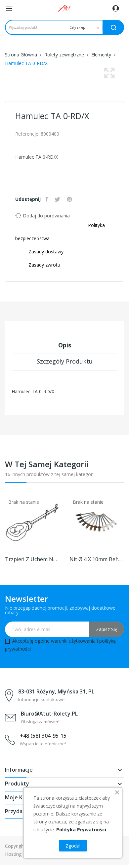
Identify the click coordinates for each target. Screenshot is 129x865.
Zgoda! (72, 846)
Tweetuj (58, 199)
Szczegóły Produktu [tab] (65, 361)
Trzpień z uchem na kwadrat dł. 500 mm (32, 559)
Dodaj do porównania (46, 215)
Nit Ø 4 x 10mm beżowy (96, 559)
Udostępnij (47, 199)
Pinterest (70, 199)
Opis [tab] (64, 345)
